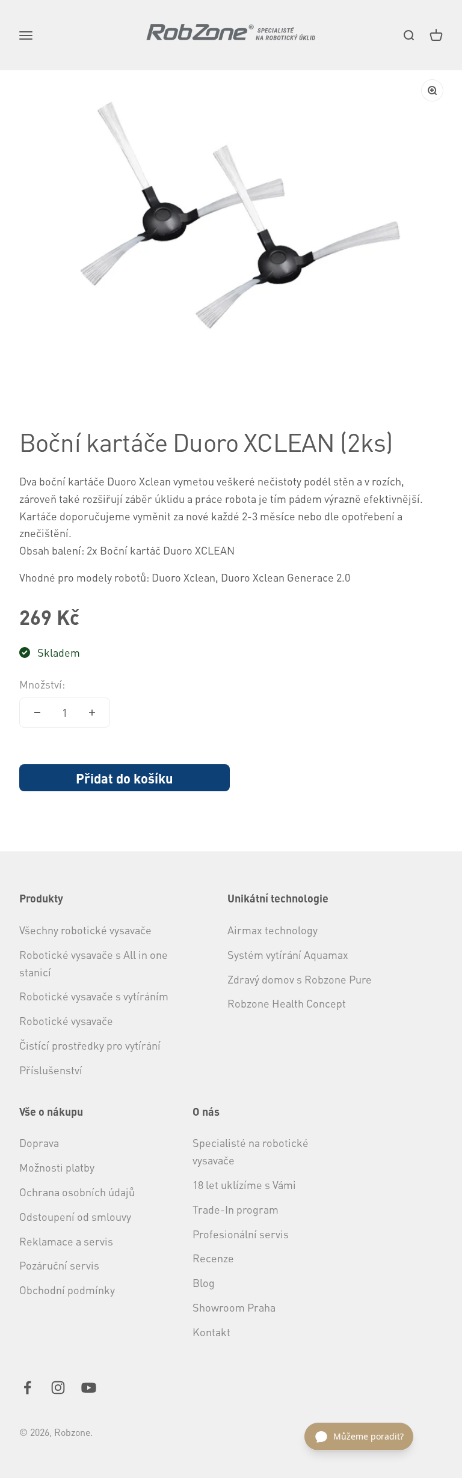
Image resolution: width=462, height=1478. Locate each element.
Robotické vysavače (66, 1020)
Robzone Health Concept (286, 1003)
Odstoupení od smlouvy (75, 1216)
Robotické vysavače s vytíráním (93, 996)
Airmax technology (272, 930)
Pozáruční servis (59, 1265)
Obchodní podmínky (67, 1290)
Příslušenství (50, 1070)
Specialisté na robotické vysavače (250, 1151)
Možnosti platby (56, 1167)
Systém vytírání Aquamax (287, 954)
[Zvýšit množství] (92, 712)
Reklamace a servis (66, 1241)
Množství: (42, 684)
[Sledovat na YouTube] (89, 1387)
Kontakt (211, 1332)
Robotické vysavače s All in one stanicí (93, 963)
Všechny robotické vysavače (85, 930)
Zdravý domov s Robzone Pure (299, 979)
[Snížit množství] (37, 712)
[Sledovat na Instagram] (58, 1387)
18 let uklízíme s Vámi (244, 1184)
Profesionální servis (240, 1234)
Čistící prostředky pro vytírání (90, 1045)
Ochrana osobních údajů (77, 1192)
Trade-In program (235, 1209)
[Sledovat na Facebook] (27, 1387)
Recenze (213, 1258)
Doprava (39, 1142)
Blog (203, 1282)
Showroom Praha (234, 1307)
